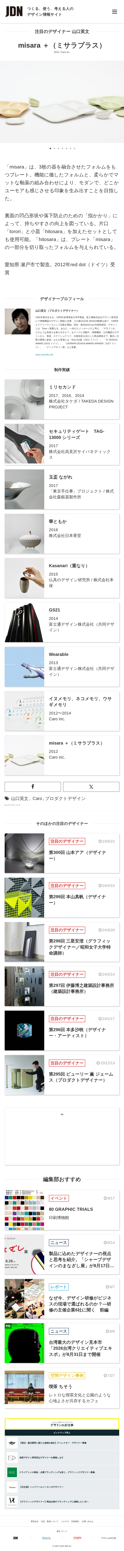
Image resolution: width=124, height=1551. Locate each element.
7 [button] (74, 149)
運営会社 (34, 1521)
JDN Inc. (68, 1546)
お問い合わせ (87, 1521)
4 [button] (62, 149)
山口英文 (19, 798)
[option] (62, 102)
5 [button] (66, 149)
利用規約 (75, 1521)
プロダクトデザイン (65, 798)
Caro (37, 798)
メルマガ (65, 1521)
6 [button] (70, 149)
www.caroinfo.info (44, 354)
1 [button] (50, 149)
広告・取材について (49, 1521)
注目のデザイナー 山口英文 (62, 31)
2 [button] (54, 149)
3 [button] (58, 149)
